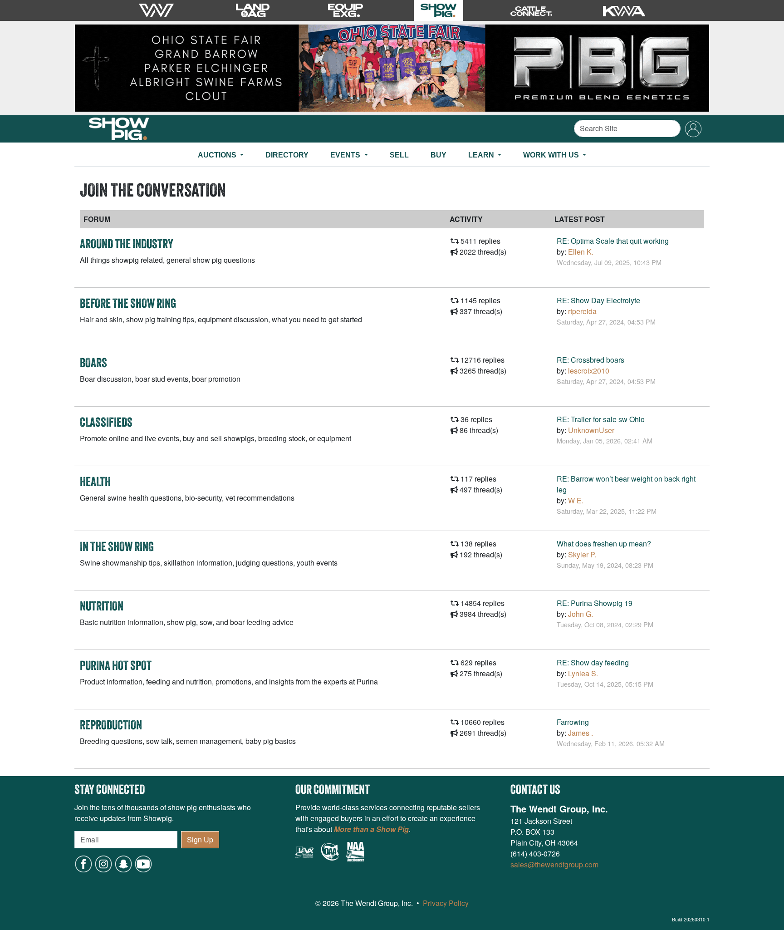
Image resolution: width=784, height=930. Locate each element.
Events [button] (346, 155)
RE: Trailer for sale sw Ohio (601, 419)
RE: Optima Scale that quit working (613, 241)
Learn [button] (482, 155)
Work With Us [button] (552, 155)
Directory (287, 155)
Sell (399, 155)
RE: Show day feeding (593, 662)
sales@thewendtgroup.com (554, 864)
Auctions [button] (218, 155)
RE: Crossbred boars (590, 359)
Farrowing (573, 722)
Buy (438, 155)
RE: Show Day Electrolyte (598, 300)
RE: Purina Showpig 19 (594, 603)
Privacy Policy (446, 903)
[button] (123, 863)
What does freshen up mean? (604, 543)
